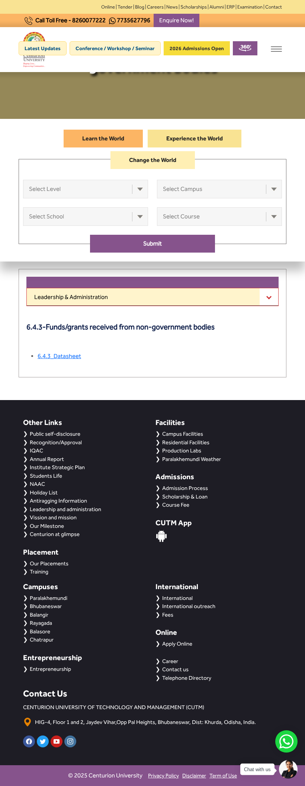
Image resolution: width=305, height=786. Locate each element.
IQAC (36, 450)
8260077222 (89, 20)
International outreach (188, 606)
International (177, 598)
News (172, 7)
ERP (231, 7)
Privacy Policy (163, 776)
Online (108, 7)
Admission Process (185, 488)
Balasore (40, 631)
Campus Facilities (182, 434)
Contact (273, 7)
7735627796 (133, 20)
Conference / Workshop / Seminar (115, 48)
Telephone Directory (186, 678)
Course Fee (175, 504)
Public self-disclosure (55, 434)
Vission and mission (53, 517)
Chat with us (257, 769)
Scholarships (193, 7)
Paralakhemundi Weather (191, 459)
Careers (155, 7)
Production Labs (181, 450)
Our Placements (49, 563)
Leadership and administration (65, 509)
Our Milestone (47, 526)
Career (170, 661)
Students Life (46, 475)
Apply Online (177, 643)
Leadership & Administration (71, 297)
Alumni (216, 7)
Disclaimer (194, 776)
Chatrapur (42, 639)
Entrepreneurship (50, 669)
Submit (152, 243)
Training (39, 571)
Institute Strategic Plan (57, 467)
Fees (167, 614)
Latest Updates (43, 48)
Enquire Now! (176, 20)
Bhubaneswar (46, 606)
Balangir (39, 614)
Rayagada (41, 623)
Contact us (175, 669)
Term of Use (223, 776)
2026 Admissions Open (197, 48)
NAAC (37, 484)
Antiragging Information (58, 500)
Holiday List (44, 492)
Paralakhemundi (48, 598)
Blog (139, 7)
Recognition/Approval (56, 442)
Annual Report (47, 459)
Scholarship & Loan (185, 496)
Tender (125, 7)
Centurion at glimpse (55, 534)
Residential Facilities (185, 442)
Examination (250, 7)
